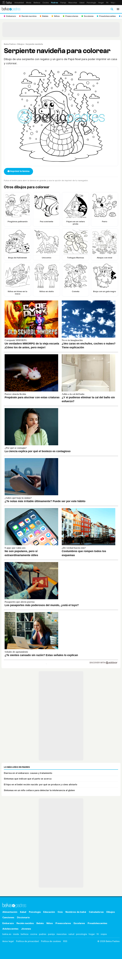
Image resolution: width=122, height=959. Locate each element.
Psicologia (35, 912)
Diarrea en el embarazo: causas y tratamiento (28, 773)
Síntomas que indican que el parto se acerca (27, 778)
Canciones (8, 917)
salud (71, 934)
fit (98, 934)
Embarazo (8, 923)
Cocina (46, 2)
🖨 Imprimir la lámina (18, 171)
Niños (49, 923)
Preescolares (63, 923)
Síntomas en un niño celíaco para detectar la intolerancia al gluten (39, 790)
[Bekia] (7, 2)
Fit (107, 2)
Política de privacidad (27, 941)
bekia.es (6, 934)
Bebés (40, 923)
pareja (51, 934)
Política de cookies (51, 941)
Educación (49, 912)
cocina (33, 934)
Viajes (113, 2)
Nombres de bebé (75, 912)
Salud (81, 2)
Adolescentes (10, 928)
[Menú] (118, 9)
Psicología (91, 2)
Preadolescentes (97, 923)
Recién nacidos (25, 923)
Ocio (60, 912)
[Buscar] (112, 9)
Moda (28, 2)
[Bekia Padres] (11, 9)
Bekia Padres (10, 44)
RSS (65, 941)
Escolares (79, 923)
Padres (54, 2)
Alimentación (9, 912)
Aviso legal (8, 941)
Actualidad (19, 2)
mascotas (62, 934)
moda (16, 934)
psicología (81, 934)
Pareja (63, 2)
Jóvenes (26, 928)
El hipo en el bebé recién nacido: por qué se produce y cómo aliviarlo (40, 784)
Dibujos (20, 44)
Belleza (37, 2)
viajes (104, 934)
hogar (92, 934)
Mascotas (72, 2)
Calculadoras (96, 912)
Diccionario (23, 917)
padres (42, 934)
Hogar (101, 2)
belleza (24, 934)
